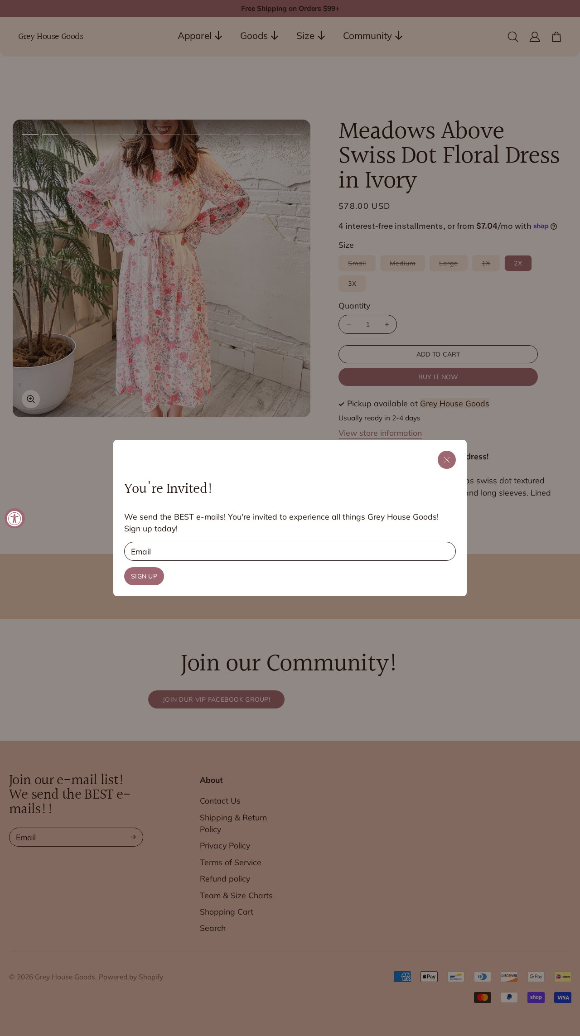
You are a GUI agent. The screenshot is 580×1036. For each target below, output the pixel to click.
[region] (290, 518)
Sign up (144, 576)
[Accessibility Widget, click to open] (15, 518)
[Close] (447, 460)
